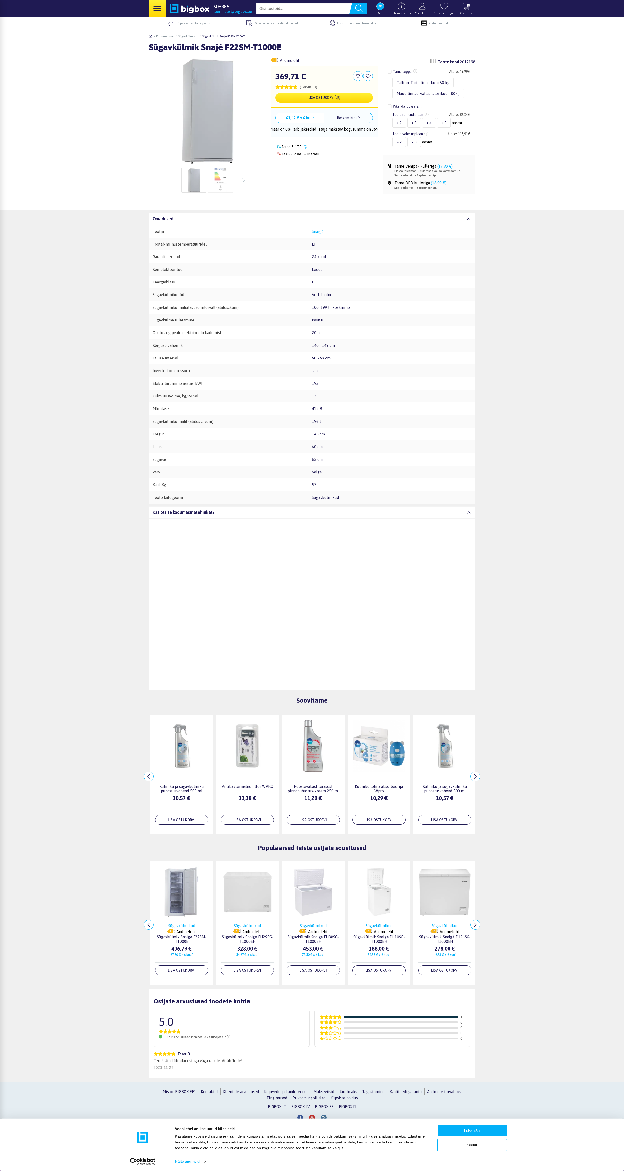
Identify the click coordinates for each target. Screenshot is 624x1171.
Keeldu (472, 1145)
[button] (324, 87)
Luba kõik (472, 1131)
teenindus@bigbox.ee (232, 11)
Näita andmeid (187, 1161)
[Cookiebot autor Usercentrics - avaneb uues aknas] (142, 1161)
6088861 (222, 6)
